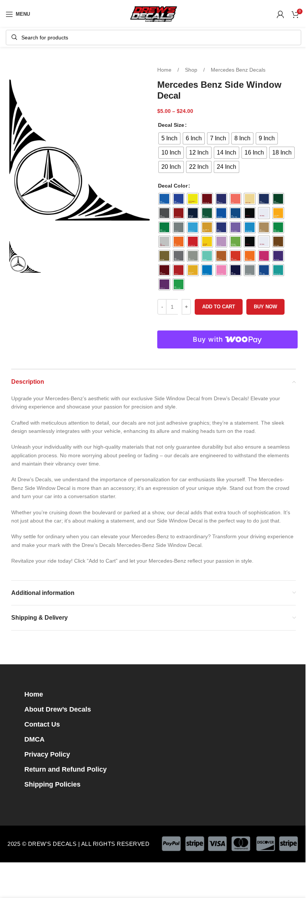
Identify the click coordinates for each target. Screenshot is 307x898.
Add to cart (218, 306)
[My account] (280, 14)
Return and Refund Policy (65, 769)
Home (165, 70)
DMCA (34, 739)
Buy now (265, 306)
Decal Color (173, 186)
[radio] (169, 138)
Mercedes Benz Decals (238, 70)
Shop (192, 70)
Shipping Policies (52, 784)
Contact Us (42, 724)
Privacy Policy (47, 754)
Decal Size (171, 125)
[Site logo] (153, 14)
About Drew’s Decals (57, 709)
